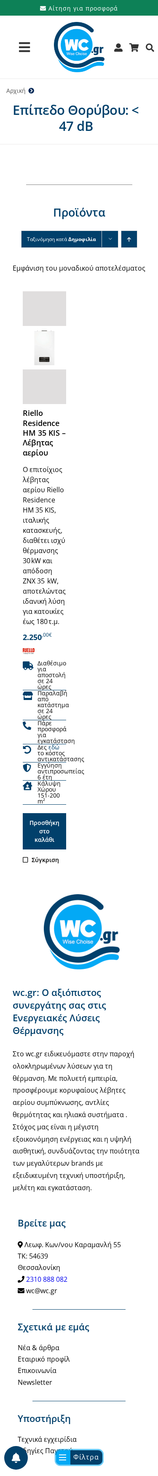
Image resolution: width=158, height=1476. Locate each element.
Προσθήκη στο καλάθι (44, 831)
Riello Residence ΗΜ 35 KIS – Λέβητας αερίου (44, 433)
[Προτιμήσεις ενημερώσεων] (16, 1458)
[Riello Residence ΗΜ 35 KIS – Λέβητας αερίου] (44, 347)
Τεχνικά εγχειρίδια (47, 1439)
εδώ (53, 747)
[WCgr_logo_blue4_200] (79, 25)
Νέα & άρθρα (38, 1347)
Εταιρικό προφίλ (44, 1359)
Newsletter (35, 1382)
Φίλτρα (86, 1457)
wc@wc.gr (41, 1290)
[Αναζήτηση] (150, 50)
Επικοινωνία (37, 1370)
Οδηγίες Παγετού (45, 1450)
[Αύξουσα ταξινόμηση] (129, 239)
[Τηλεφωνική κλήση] (27, 726)
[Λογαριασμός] (118, 50)
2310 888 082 (46, 1279)
